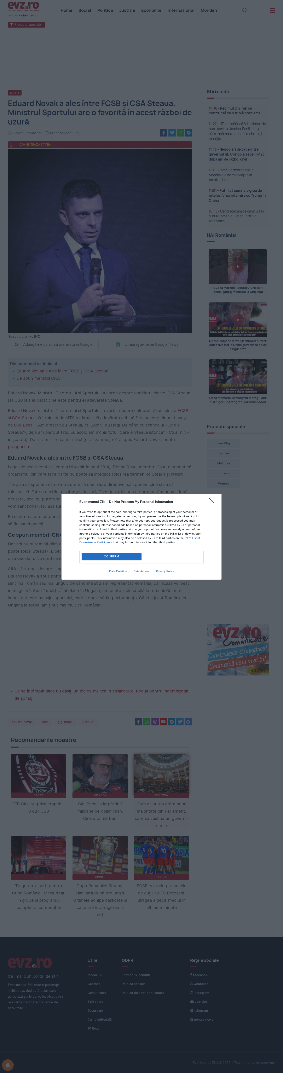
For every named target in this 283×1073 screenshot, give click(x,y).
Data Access (141, 571)
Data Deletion (118, 571)
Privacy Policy (165, 571)
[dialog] (141, 536)
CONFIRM (111, 556)
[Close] (213, 502)
